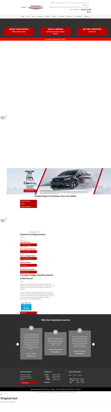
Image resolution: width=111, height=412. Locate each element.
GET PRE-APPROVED (92, 30)
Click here (63, 392)
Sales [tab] (70, 375)
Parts (54, 16)
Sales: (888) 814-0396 (57, 2)
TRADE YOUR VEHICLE (19, 30)
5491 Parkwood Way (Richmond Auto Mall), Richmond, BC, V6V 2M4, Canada (70, 7)
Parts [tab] (74, 375)
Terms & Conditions (61, 389)
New (28, 16)
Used (33, 16)
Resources (47, 389)
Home (22, 16)
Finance (40, 16)
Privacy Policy (70, 389)
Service (47, 16)
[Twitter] (84, 9)
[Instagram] (88, 9)
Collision (61, 16)
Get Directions (25, 382)
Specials (69, 16)
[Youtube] (90, 9)
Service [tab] (80, 375)
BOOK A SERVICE (55, 31)
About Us (23, 312)
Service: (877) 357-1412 (83, 2)
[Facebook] (82, 9)
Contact (86, 16)
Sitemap (53, 389)
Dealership (78, 16)
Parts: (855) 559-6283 (70, 2)
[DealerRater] (86, 9)
